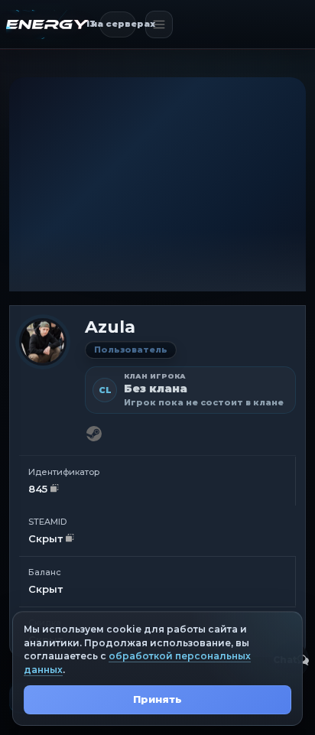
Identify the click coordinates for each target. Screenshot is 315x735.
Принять (157, 699)
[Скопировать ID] (54, 489)
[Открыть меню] (159, 24)
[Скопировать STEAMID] (70, 539)
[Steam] (94, 433)
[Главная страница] (47, 24)
